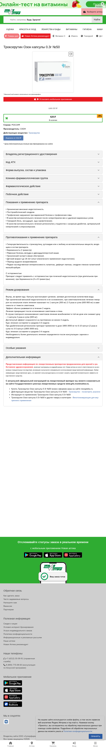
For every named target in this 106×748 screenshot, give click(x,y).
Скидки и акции (10, 624)
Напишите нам (10, 602)
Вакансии (7, 606)
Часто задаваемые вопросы (16, 599)
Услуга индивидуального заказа (17, 630)
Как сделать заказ (11, 596)
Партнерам (8, 609)
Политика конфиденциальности (17, 634)
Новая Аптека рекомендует (15, 644)
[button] (53, 154)
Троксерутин (34, 133)
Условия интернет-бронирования (18, 627)
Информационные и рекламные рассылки (22, 637)
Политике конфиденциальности (77, 731)
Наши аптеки (9, 641)
